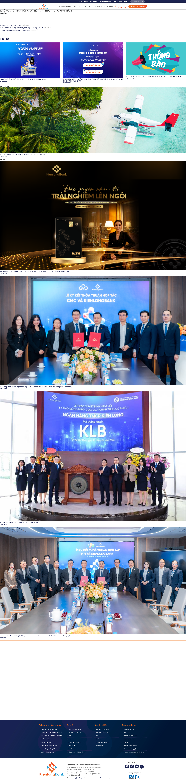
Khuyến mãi (86, 6)
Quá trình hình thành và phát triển (52, 735)
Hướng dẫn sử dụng (130, 745)
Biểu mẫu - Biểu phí (130, 735)
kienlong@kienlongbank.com (79, 778)
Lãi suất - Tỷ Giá (129, 729)
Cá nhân (93, 1)
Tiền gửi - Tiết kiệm (74, 729)
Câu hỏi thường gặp (130, 749)
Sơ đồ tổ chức (45, 739)
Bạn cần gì (83, 1)
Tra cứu (126, 742)
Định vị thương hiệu (47, 752)
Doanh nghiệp (105, 1)
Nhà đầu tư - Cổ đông (105, 6)
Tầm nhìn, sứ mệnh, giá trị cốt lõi (51, 732)
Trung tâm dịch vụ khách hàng (134, 752)
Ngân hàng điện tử (74, 742)
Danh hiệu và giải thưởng (49, 745)
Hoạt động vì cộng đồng (49, 749)
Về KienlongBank (64, 6)
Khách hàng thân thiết (75, 752)
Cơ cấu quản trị (46, 742)
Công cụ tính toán (129, 739)
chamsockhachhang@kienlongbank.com (103, 778)
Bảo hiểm (71, 749)
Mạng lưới (123, 1)
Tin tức (93, 6)
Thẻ (114, 1)
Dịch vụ (70, 739)
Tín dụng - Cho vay (74, 732)
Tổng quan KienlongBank (49, 729)
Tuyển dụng (76, 6)
